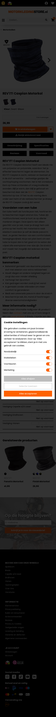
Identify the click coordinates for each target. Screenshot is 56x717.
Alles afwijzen (28, 378)
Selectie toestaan (28, 386)
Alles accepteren (28, 393)
